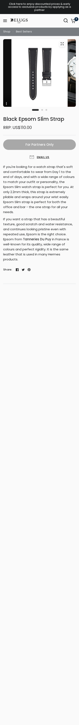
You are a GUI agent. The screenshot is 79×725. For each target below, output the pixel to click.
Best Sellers (24, 31)
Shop (6, 31)
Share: (7, 269)
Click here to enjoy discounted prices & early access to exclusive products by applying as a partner (39, 7)
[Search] (65, 20)
